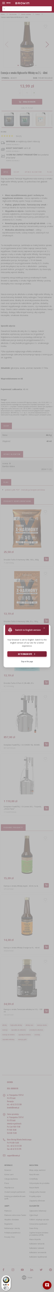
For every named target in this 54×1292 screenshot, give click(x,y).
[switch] (6, 1288)
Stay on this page (27, 661)
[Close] (44, 628)
